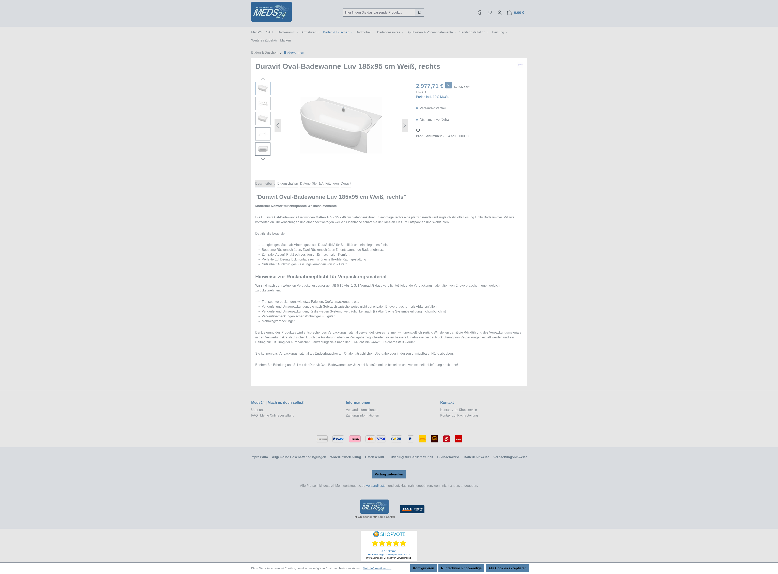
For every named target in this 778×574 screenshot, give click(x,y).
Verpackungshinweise (510, 457)
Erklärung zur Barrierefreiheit (411, 457)
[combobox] (379, 13)
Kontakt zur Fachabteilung (459, 415)
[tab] (265, 183)
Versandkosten (376, 485)
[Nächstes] (405, 125)
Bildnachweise (448, 457)
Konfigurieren (423, 568)
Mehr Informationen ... (377, 568)
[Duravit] (520, 68)
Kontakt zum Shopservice (458, 409)
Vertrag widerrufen (389, 474)
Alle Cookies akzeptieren (507, 568)
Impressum (259, 457)
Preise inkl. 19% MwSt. (432, 97)
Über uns (257, 409)
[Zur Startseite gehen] (271, 12)
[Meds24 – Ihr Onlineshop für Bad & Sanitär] (374, 507)
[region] (331, 125)
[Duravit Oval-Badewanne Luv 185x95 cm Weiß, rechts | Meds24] (341, 125)
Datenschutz (375, 457)
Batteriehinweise (476, 457)
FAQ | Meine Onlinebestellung (272, 415)
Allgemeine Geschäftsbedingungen (299, 457)
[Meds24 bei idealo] (412, 509)
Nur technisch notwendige (461, 568)
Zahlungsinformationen (362, 415)
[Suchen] (419, 13)
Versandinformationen (361, 409)
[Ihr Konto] (499, 13)
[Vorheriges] (278, 125)
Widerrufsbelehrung (345, 457)
